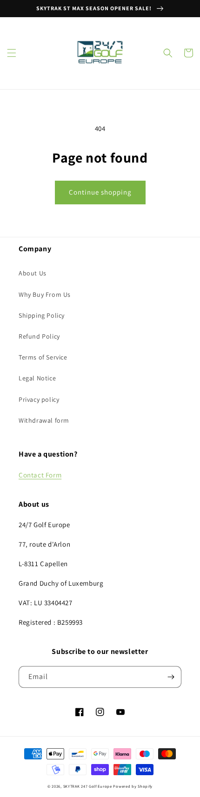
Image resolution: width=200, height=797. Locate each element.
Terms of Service (43, 357)
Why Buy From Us (45, 294)
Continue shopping (100, 192)
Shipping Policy (42, 315)
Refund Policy (39, 336)
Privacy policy (39, 399)
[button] (11, 53)
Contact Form (40, 474)
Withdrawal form (44, 420)
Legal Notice (37, 378)
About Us (33, 273)
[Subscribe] (170, 677)
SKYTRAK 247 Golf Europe (87, 786)
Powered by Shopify (133, 786)
